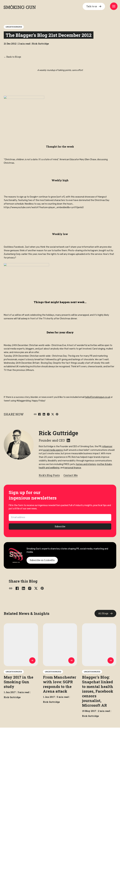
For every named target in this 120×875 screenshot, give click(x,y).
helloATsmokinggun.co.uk (97, 397)
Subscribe (60, 526)
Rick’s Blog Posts (49, 475)
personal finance (73, 467)
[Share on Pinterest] (57, 414)
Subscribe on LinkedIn (42, 560)
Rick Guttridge (58, 433)
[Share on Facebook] (39, 414)
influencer (107, 446)
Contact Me (70, 475)
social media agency (53, 450)
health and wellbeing (49, 467)
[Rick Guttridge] (19, 445)
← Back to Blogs (12, 56)
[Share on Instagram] (48, 414)
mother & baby (104, 464)
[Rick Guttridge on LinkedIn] (68, 440)
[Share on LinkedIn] (43, 414)
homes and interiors (86, 464)
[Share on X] (52, 414)
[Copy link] (35, 414)
